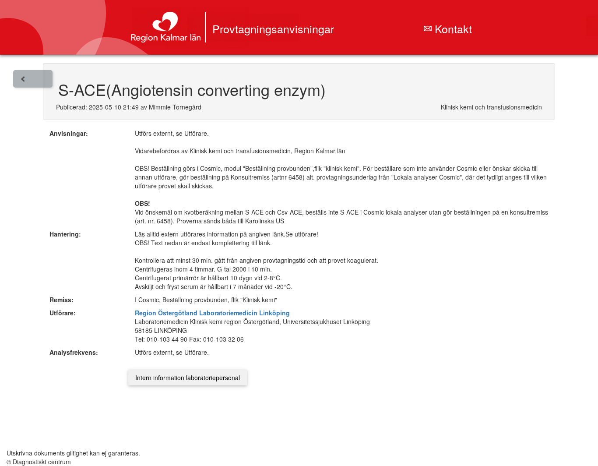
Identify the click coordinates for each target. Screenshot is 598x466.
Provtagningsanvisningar (273, 28)
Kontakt (452, 28)
